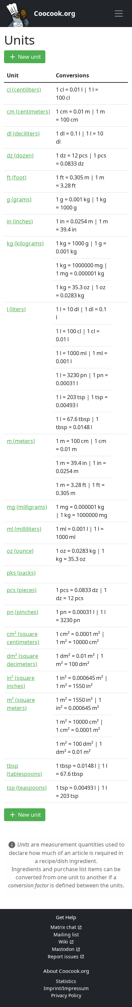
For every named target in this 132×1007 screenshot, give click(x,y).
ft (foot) (16, 177)
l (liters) (16, 309)
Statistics (66, 981)
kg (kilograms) (25, 243)
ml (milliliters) (24, 529)
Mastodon (63, 949)
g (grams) (19, 199)
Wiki (63, 941)
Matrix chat (63, 927)
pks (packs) (21, 572)
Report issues (63, 956)
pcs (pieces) (22, 590)
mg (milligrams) (27, 507)
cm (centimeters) (28, 111)
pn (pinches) (22, 612)
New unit (24, 57)
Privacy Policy (66, 995)
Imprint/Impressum (66, 988)
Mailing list (66, 934)
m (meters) (21, 441)
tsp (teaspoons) (27, 787)
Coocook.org (54, 13)
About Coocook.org (66, 970)
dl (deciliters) (23, 133)
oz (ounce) (20, 551)
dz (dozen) (20, 155)
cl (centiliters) (24, 89)
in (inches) (20, 221)
